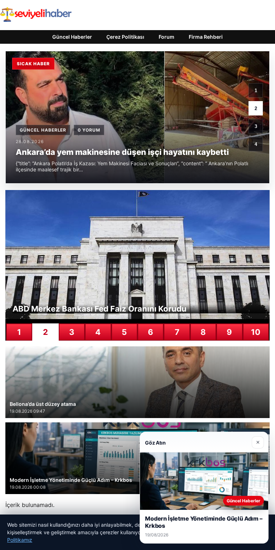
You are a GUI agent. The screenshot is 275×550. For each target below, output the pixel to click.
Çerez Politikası (125, 37)
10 (255, 332)
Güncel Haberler (72, 37)
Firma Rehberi (206, 37)
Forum (166, 37)
